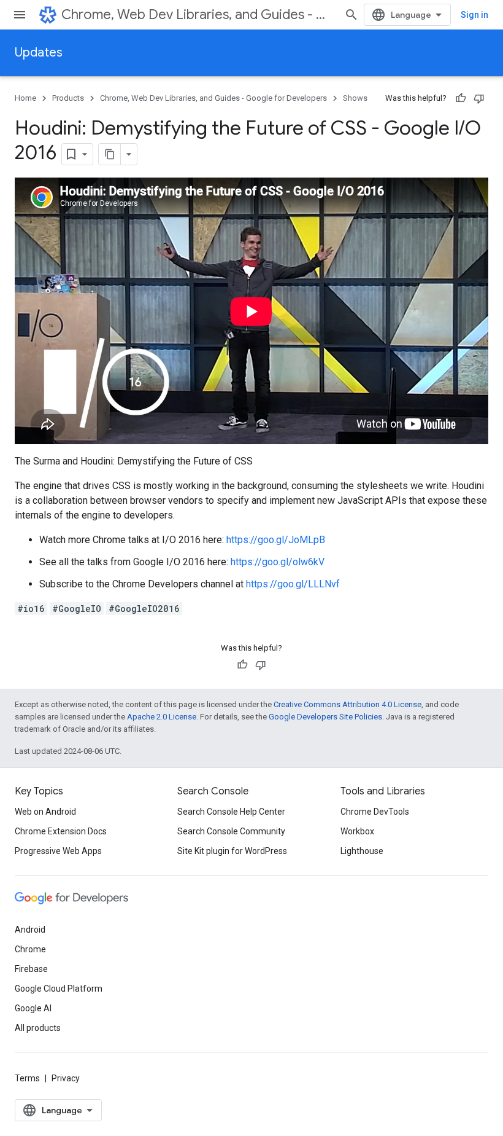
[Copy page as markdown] (110, 154)
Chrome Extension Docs (61, 831)
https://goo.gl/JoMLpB (275, 540)
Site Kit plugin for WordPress (232, 851)
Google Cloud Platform (58, 988)
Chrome (30, 949)
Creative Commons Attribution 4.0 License (347, 704)
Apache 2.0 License (161, 716)
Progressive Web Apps (58, 851)
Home (25, 98)
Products (68, 98)
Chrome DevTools (374, 812)
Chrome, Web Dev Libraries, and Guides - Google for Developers (197, 14)
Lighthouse (361, 851)
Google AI (33, 1008)
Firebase (31, 969)
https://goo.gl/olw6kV (277, 562)
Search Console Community (231, 831)
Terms (27, 1078)
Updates (39, 52)
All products (38, 1028)
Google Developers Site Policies (325, 716)
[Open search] (351, 14)
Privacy (66, 1078)
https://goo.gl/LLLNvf (293, 584)
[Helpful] (460, 98)
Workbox (357, 831)
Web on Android (45, 812)
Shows (355, 98)
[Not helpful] (479, 98)
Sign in (474, 15)
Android (30, 929)
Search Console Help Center (231, 812)
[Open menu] (19, 14)
